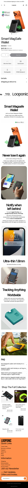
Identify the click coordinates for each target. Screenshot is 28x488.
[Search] (4, 5)
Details (4, 78)
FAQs (2, 455)
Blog (2, 453)
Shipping (3, 461)
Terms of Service (5, 465)
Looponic (11, 483)
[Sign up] (25, 478)
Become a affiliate (6, 448)
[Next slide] (25, 343)
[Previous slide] (2, 343)
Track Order (4, 446)
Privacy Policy (4, 466)
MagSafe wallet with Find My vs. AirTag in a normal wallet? (13, 369)
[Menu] (1, 5)
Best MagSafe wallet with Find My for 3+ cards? (12, 364)
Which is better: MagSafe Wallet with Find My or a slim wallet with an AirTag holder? (13, 378)
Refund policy (4, 463)
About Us (3, 452)
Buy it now (18, 55)
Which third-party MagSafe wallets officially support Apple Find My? (11, 373)
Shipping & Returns (8, 82)
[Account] (23, 5)
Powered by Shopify (17, 483)
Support (3, 450)
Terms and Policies (14, 486)
